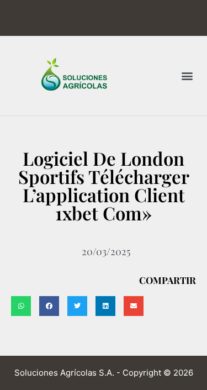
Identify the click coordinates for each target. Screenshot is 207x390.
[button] (187, 75)
